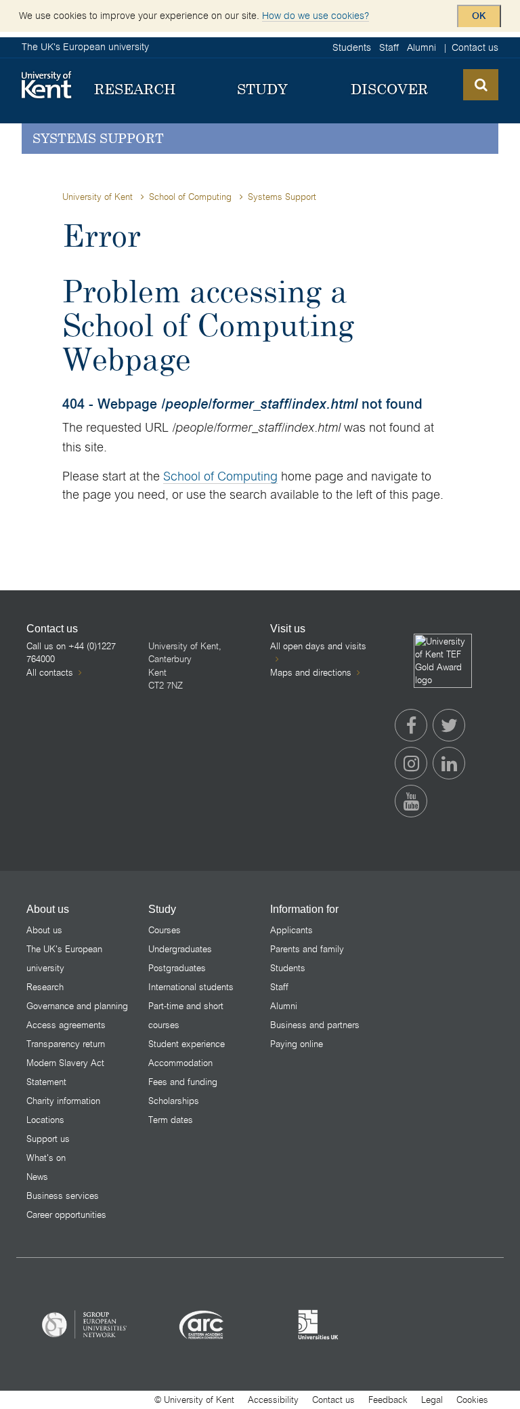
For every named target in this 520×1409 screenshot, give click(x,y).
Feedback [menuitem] (388, 1400)
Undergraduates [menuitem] (180, 949)
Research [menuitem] (45, 987)
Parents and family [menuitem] (307, 949)
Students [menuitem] (351, 47)
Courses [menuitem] (164, 930)
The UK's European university (85, 46)
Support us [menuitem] (48, 1139)
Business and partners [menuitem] (315, 1025)
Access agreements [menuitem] (66, 1025)
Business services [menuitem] (62, 1196)
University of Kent (97, 197)
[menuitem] (135, 89)
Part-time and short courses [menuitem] (185, 1015)
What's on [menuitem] (46, 1158)
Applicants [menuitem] (291, 930)
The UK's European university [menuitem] (64, 958)
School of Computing (190, 197)
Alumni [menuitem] (421, 47)
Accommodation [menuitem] (180, 1063)
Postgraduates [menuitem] (177, 968)
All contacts (49, 673)
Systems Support (98, 138)
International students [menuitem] (191, 987)
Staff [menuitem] (389, 47)
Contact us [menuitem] (475, 47)
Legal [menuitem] (432, 1400)
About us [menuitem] (44, 930)
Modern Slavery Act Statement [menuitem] (65, 1072)
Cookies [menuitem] (472, 1400)
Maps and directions (310, 673)
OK (479, 16)
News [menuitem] (37, 1177)
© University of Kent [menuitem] (194, 1400)
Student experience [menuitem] (186, 1044)
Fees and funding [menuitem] (182, 1082)
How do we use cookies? (315, 15)
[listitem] (85, 1324)
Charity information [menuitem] (63, 1101)
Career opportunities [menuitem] (66, 1215)
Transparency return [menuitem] (65, 1044)
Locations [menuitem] (45, 1120)
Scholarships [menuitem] (173, 1101)
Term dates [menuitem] (170, 1120)
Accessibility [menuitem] (273, 1400)
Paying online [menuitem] (296, 1044)
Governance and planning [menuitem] (77, 1006)
